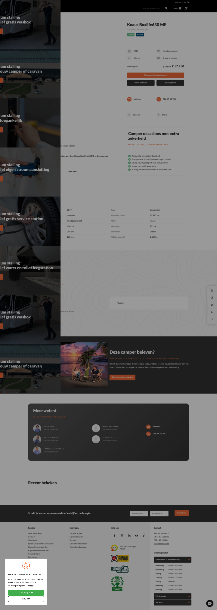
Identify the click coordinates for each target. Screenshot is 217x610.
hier (31, 586)
